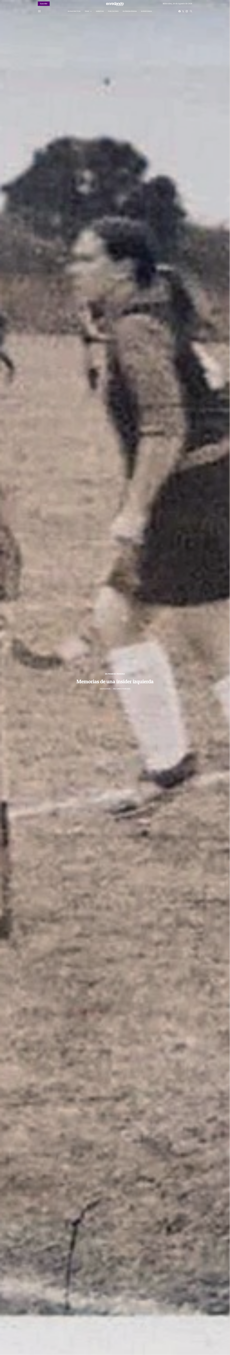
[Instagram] (187, 11)
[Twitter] (183, 11)
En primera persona (130, 11)
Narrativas (100, 11)
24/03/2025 (105, 689)
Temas (87, 11)
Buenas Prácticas (74, 11)
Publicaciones (113, 11)
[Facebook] (179, 11)
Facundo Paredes (121, 689)
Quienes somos (146, 11)
